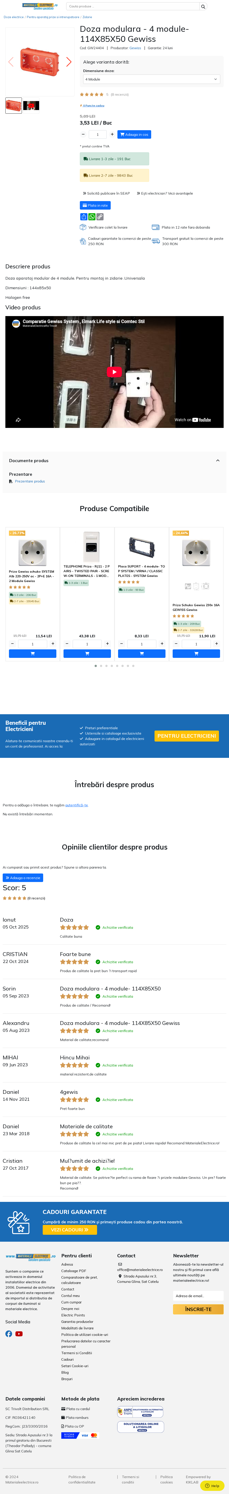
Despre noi (70, 1308)
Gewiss (135, 48)
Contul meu (70, 1295)
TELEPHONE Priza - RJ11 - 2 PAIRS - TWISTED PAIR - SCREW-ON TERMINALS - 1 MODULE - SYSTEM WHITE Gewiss (87, 571)
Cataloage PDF (73, 1271)
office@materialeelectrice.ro (140, 1269)
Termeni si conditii (130, 1479)
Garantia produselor (77, 1321)
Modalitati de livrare (77, 1328)
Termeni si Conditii (76, 1353)
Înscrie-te (198, 1309)
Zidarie (87, 17)
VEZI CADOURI (67, 1230)
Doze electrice (14, 17)
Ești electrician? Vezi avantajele (166, 193)
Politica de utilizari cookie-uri (84, 1334)
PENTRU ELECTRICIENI (186, 736)
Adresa (67, 1264)
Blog (65, 1372)
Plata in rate (97, 205)
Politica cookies (166, 1479)
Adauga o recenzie (24, 878)
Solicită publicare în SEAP (108, 193)
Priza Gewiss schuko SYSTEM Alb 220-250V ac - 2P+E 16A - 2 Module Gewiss (31, 576)
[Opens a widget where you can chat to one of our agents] (212, 1486)
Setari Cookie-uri (74, 1366)
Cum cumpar (71, 1302)
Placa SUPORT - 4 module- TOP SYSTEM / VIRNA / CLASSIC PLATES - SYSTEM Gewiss (141, 571)
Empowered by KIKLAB (198, 1479)
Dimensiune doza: (98, 70)
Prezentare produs (30, 481)
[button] (69, 62)
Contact (67, 1289)
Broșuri (66, 1379)
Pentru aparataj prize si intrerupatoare (53, 17)
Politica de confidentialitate (81, 1479)
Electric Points (73, 1315)
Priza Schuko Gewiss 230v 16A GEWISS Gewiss (196, 607)
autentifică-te (76, 805)
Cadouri (67, 1359)
